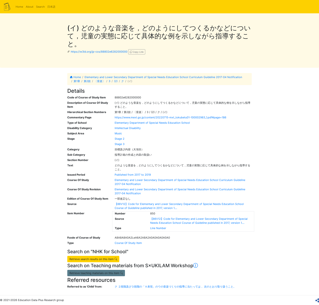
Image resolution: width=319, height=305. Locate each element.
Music (118, 133)
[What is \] (195, 265)
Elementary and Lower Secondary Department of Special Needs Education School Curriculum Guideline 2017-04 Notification (163, 77)
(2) (116, 81)
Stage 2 (119, 138)
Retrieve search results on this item (91, 259)
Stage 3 (119, 144)
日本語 (51, 6)
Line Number (158, 228)
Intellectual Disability (128, 128)
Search (40, 6)
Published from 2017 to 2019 (133, 174)
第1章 (77, 81)
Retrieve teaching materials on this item (94, 273)
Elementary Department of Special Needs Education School (152, 122)
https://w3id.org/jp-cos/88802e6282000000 (99, 51)
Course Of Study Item (128, 243)
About (29, 6)
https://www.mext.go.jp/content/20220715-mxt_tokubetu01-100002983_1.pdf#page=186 (170, 117)
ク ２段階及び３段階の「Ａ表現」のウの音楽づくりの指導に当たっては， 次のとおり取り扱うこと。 (175, 286)
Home (19, 6)
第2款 (87, 81)
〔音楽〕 (99, 81)
